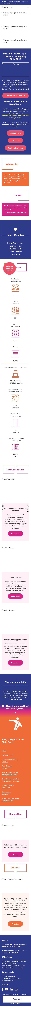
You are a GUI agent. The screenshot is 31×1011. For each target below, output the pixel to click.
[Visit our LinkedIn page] (11, 989)
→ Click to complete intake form (15, 212)
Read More (15, 534)
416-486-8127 (10, 980)
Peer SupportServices (7, 767)
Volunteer (15, 924)
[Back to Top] (28, 1005)
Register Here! (15, 133)
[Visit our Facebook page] (2, 989)
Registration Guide (15, 148)
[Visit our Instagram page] (16, 989)
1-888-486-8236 (15, 978)
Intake (4, 751)
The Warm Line (7, 755)
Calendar (15, 140)
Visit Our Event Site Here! (15, 96)
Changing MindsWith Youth (8, 786)
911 (19, 3)
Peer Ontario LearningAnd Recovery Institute (10, 780)
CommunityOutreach (6, 793)
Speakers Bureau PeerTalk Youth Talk (10, 799)
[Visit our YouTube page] (6, 989)
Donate (15, 855)
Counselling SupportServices (9, 760)
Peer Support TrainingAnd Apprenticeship (10, 773)
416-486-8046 (10, 976)
